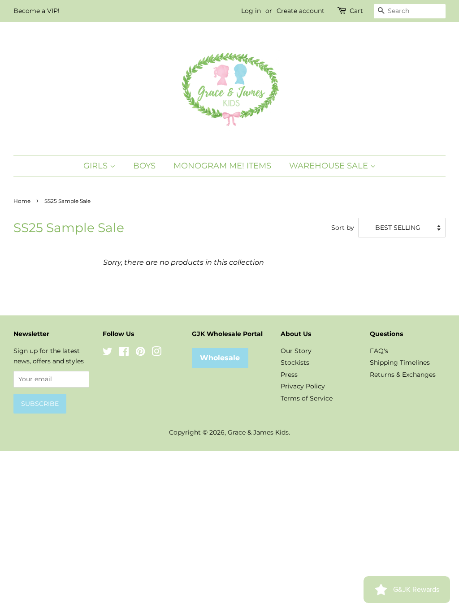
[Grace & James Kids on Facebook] (124, 353)
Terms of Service (307, 398)
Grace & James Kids (258, 432)
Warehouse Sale (329, 166)
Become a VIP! (36, 11)
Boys (144, 166)
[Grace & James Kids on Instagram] (156, 353)
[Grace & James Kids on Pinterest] (140, 353)
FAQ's (379, 350)
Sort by (342, 228)
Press (289, 374)
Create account (301, 11)
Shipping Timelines (400, 362)
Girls (96, 166)
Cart (356, 11)
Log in (251, 11)
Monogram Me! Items (222, 166)
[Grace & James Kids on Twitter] (108, 353)
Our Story (296, 350)
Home (21, 201)
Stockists (295, 362)
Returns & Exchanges (403, 374)
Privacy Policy (303, 386)
